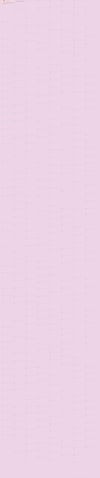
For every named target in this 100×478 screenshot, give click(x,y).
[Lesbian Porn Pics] (8, 2)
